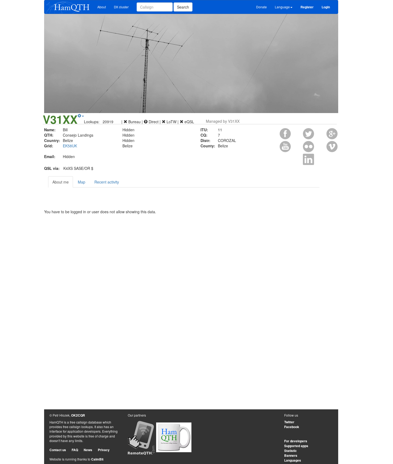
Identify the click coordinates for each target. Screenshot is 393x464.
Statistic (290, 450)
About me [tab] (60, 182)
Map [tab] (81, 182)
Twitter (289, 422)
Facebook (291, 426)
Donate (261, 7)
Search (183, 7)
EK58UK (70, 145)
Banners (290, 455)
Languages (292, 460)
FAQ (75, 449)
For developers (295, 441)
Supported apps (296, 445)
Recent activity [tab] (106, 182)
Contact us (57, 449)
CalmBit (97, 459)
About (101, 7)
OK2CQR (78, 415)
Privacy (104, 449)
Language (282, 7)
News (88, 449)
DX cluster (121, 7)
